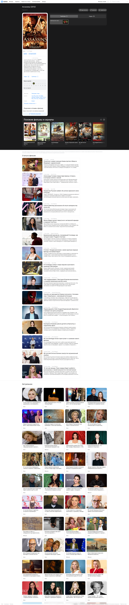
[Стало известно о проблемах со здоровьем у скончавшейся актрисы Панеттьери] (32, 398)
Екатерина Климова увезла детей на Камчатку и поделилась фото (59, 324)
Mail (2, 604)
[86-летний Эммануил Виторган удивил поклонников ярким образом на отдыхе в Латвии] (97, 505)
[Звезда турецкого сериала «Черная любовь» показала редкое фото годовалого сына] (32, 591)
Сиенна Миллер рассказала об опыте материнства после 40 (60, 206)
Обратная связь (123, 604)
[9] (42, 85)
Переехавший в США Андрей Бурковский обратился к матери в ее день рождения (61, 310)
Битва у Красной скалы (71, 142)
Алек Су (42, 97)
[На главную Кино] (5, 1)
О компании (6, 604)
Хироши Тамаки (35, 97)
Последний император (99, 142)
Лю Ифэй (41, 96)
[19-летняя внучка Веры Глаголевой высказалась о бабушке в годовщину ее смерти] (75, 527)
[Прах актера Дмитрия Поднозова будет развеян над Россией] (32, 484)
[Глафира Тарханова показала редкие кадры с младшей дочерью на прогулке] (75, 484)
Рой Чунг (36, 98)
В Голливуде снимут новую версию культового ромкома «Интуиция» (59, 265)
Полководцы (54, 142)
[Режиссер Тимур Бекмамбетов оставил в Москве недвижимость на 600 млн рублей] (54, 505)
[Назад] (101, 119)
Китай (33, 101)
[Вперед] (104, 119)
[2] (27, 85)
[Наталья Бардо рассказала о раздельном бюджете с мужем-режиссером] (97, 527)
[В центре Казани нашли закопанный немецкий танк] (54, 441)
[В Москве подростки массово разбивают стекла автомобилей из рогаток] (54, 419)
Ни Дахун (41, 98)
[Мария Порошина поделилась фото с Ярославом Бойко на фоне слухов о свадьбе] (32, 419)
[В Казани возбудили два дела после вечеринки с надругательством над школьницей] (54, 527)
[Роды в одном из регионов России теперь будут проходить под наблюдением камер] (54, 462)
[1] (25, 85)
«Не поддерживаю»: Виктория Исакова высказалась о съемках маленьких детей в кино (61, 280)
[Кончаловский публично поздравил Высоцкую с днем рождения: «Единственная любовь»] (54, 548)
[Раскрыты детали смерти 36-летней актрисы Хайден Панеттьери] (97, 570)
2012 (24, 51)
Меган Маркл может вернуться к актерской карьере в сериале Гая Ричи (61, 221)
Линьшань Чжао (36, 93)
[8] (40, 85)
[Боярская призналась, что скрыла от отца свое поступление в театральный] (97, 441)
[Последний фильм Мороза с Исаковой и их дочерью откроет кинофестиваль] (32, 570)
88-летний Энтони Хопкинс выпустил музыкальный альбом (61, 354)
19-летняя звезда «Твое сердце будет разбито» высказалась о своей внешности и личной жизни (60, 369)
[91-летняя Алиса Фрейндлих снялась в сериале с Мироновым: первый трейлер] (32, 462)
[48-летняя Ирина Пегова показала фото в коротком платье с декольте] (97, 419)
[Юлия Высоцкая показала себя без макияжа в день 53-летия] (75, 570)
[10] (45, 85)
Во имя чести (82, 142)
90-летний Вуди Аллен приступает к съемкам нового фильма (61, 339)
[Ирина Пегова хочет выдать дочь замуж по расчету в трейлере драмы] (54, 570)
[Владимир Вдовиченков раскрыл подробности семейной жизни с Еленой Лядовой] (97, 398)
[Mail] (2, 1)
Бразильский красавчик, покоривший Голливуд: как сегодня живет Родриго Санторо (61, 236)
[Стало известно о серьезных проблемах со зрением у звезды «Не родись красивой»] (75, 505)
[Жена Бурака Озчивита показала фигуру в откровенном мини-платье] (75, 462)
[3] (29, 85)
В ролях (25, 95)
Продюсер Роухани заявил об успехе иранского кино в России (61, 191)
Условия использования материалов (112, 604)
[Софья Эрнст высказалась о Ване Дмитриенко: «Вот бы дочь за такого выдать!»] (75, 591)
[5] (34, 85)
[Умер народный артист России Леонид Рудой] (54, 398)
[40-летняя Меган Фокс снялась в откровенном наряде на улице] (54, 484)
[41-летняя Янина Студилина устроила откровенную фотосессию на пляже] (32, 505)
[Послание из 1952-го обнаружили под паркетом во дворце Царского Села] (32, 527)
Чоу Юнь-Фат (35, 96)
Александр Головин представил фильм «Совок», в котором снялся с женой (60, 177)
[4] (31, 85)
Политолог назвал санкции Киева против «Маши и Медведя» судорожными (60, 162)
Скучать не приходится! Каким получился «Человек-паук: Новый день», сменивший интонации (61, 295)
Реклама (11, 604)
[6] (36, 85)
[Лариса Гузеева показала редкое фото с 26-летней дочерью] (75, 398)
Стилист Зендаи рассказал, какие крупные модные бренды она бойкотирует (61, 250)
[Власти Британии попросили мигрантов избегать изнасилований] (97, 548)
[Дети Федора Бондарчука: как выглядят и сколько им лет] (32, 548)
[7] (38, 85)
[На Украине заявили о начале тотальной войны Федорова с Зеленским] (97, 484)
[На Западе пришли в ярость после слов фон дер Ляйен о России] (75, 548)
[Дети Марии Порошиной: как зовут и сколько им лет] (75, 419)
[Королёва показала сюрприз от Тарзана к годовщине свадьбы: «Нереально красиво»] (54, 591)
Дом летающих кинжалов (42, 143)
